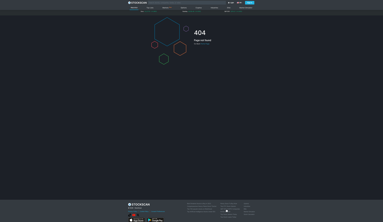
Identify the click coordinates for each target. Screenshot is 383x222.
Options (184, 8)
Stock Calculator (249, 214)
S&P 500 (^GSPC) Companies (230, 209)
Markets (167, 8)
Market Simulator (245, 8)
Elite (228, 8)
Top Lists (150, 8)
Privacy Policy (132, 211)
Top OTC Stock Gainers (228, 206)
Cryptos (199, 8)
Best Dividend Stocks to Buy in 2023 (199, 203)
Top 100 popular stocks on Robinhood (199, 209)
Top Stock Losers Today (228, 217)
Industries (214, 8)
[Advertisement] (191, 216)
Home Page (205, 44)
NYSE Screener (225, 211)
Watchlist (134, 8)
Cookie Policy (144, 211)
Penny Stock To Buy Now (228, 203)
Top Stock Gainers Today (228, 214)
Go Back (197, 44)
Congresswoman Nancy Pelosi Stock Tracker (201, 206)
